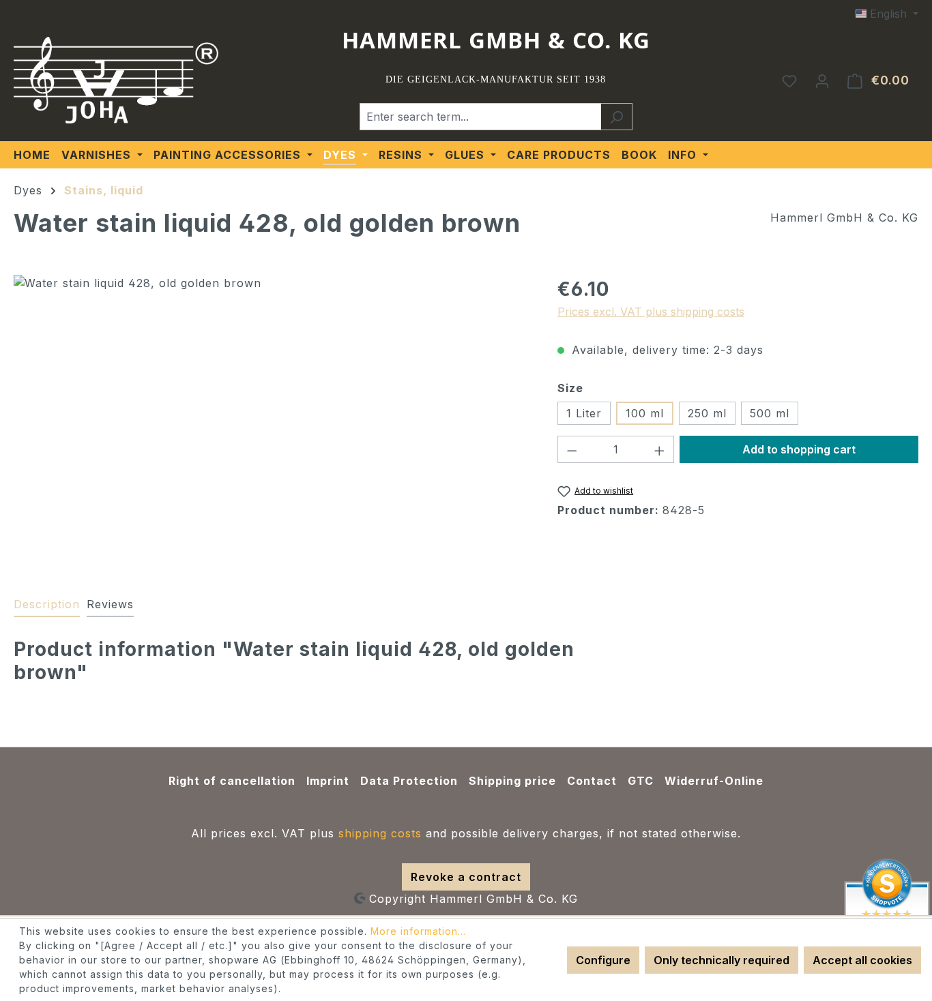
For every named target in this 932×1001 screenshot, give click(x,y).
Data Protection (409, 781)
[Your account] (822, 80)
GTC (641, 781)
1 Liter (584, 413)
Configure (603, 960)
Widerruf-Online (714, 781)
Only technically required (721, 960)
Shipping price (512, 781)
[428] (271, 421)
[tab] (47, 605)
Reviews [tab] (110, 604)
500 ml (769, 413)
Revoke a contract (466, 877)
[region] (272, 421)
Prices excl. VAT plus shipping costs (650, 311)
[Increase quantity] (659, 449)
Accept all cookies (862, 960)
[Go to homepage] (116, 80)
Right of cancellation (232, 781)
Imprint (327, 781)
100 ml (645, 413)
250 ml (707, 413)
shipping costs (380, 833)
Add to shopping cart (799, 449)
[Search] (616, 116)
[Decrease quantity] (571, 449)
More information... (418, 931)
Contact (592, 781)
